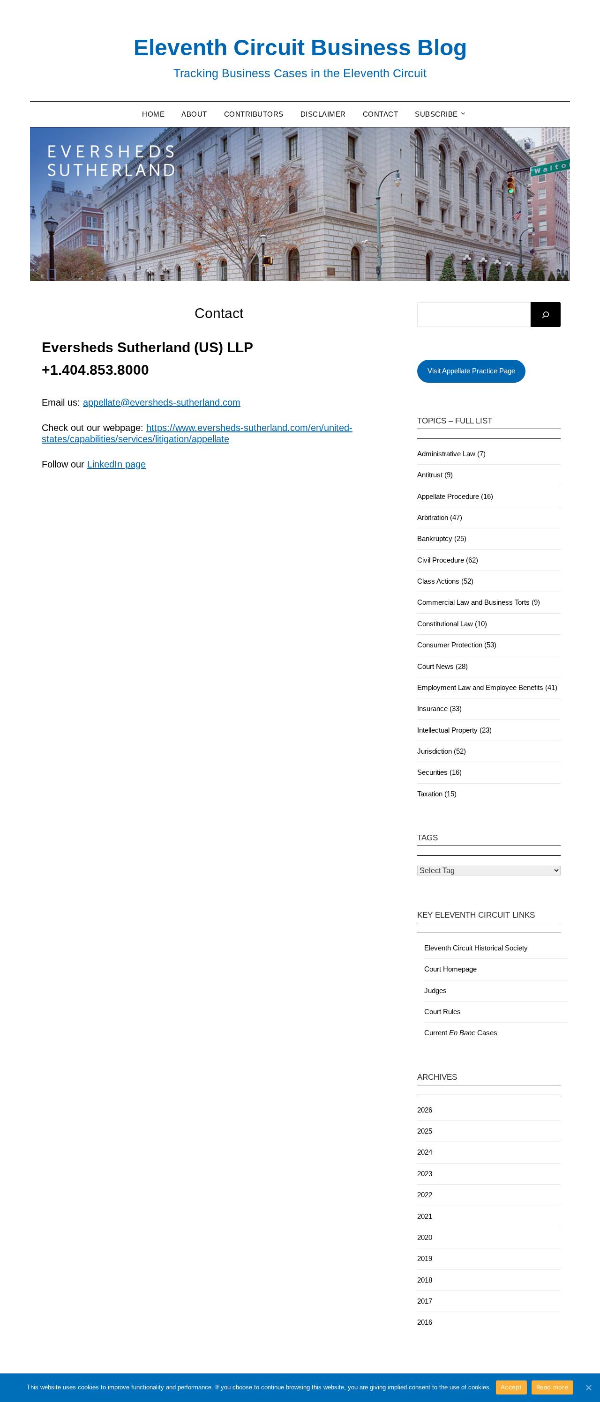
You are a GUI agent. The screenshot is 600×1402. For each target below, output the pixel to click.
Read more (552, 1387)
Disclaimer (323, 114)
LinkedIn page (116, 464)
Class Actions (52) (445, 581)
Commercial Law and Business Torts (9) (478, 602)
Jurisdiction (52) (441, 751)
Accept (511, 1387)
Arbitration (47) (439, 517)
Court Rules (442, 1012)
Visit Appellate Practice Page (471, 371)
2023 (424, 1174)
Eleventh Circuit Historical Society (476, 948)
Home (153, 114)
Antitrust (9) (435, 475)
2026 (424, 1110)
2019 (424, 1258)
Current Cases (460, 1033)
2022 (424, 1195)
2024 (424, 1152)
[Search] (546, 314)
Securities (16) (439, 772)
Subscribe (436, 114)
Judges (435, 990)
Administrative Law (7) (451, 454)
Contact (380, 114)
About (194, 114)
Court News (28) (442, 666)
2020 (424, 1237)
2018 (424, 1280)
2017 (424, 1301)
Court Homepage (450, 969)
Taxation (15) (437, 794)
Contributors (254, 114)
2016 (424, 1322)
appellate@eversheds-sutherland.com (161, 402)
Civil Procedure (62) (447, 560)
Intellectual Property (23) (454, 730)
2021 (424, 1216)
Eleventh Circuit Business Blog (300, 47)
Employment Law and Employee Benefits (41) (487, 687)
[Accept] (588, 1387)
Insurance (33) (439, 708)
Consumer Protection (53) (456, 645)
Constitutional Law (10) (452, 624)
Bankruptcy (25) (441, 538)
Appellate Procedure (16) (455, 496)
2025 (424, 1131)
